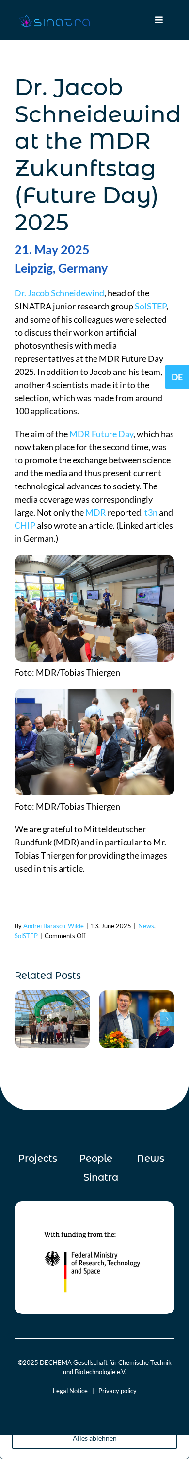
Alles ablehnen (95, 1438)
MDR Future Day (101, 433)
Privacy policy (117, 1390)
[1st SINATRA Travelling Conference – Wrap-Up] (52, 995)
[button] (22, 1019)
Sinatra (100, 1177)
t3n (151, 512)
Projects (37, 1158)
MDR (95, 512)
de (177, 377)
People (95, 1158)
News (146, 926)
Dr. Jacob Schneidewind (59, 293)
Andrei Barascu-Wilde (53, 926)
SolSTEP (150, 306)
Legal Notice (70, 1390)
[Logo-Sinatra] (54, 16)
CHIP (25, 525)
